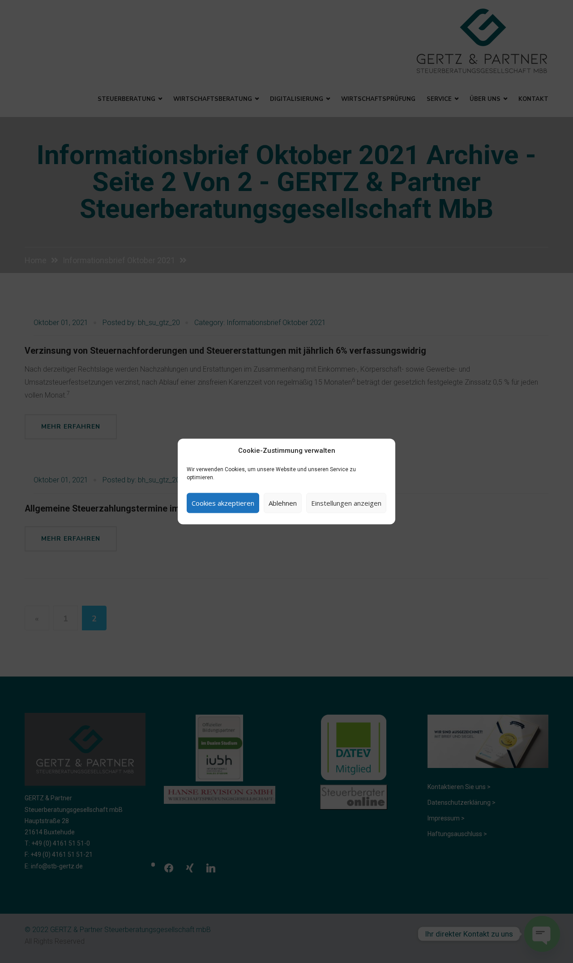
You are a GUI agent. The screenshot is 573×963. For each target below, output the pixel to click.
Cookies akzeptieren (223, 503)
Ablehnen (283, 503)
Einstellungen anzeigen (346, 503)
